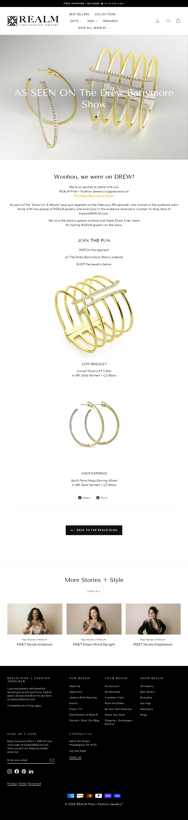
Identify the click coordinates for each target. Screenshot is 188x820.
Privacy (12, 783)
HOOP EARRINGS (94, 473)
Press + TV (75, 709)
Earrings (145, 703)
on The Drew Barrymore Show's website (94, 257)
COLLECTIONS (105, 14)
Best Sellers (147, 691)
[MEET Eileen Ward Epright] (94, 619)
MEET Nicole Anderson (35, 644)
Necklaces (146, 709)
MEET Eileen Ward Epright (94, 644)
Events (73, 703)
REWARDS (110, 21)
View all (94, 591)
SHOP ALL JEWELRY (92, 28)
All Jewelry (147, 686)
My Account (112, 686)
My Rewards (112, 691)
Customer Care (114, 697)
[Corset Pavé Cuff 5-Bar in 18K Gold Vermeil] (94, 314)
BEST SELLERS (79, 14)
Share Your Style (115, 714)
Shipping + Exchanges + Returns (119, 722)
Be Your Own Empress (118, 709)
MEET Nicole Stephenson (153, 644)
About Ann (75, 691)
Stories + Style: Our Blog (84, 720)
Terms (23, 783)
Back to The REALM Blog (97, 530)
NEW (91, 21)
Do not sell (34, 783)
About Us (74, 686)
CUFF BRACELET (94, 364)
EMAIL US (75, 757)
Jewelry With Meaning (83, 697)
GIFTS (74, 21)
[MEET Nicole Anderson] (34, 619)
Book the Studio (114, 703)
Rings (143, 714)
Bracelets (146, 697)
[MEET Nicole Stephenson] (153, 619)
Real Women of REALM (34, 639)
